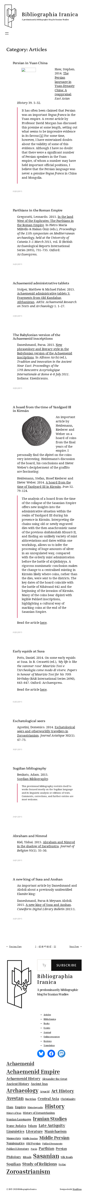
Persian (61, 1148)
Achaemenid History (23, 1078)
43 (40, 946)
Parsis (34, 1149)
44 (42, 946)
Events (47, 1027)
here (43, 623)
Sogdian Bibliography (32, 779)
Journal (47, 1032)
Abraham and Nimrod (30, 835)
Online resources (52, 1036)
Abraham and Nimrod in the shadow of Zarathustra (46, 844)
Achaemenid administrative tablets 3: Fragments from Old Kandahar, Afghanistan (43, 297)
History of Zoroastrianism (39, 1112)
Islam (32, 1126)
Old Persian (33, 1143)
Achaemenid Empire (33, 1071)
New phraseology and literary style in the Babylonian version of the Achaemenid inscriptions (44, 351)
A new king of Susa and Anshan (38, 879)
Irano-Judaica (16, 1126)
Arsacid (44, 1091)
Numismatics (15, 1143)
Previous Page (14, 946)
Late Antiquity (52, 1125)
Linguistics (15, 1131)
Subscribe (66, 965)
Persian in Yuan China (30, 63)
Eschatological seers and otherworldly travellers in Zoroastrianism (46, 731)
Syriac (62, 1164)
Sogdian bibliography (29, 768)
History (55, 1106)
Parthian (46, 1148)
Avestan (14, 1098)
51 (55, 946)
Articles (47, 1014)
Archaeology (22, 1090)
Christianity (68, 1099)
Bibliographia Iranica (50, 14)
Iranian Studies (50, 1119)
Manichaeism (55, 1131)
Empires (20, 1107)
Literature (34, 1131)
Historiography (35, 1107)
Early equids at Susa (29, 651)
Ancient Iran (39, 1084)
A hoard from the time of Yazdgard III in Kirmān (42, 408)
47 (50, 946)
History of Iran (13, 1113)
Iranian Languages (18, 1119)
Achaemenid (20, 1063)
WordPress (77, 1189)
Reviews (47, 1041)
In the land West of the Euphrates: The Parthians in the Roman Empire (45, 221)
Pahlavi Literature (17, 1148)
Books (47, 1023)
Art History (62, 1091)
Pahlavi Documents (52, 1143)
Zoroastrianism (28, 1171)
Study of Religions (39, 1163)
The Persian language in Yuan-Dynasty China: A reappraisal (65, 83)
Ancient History (17, 1084)
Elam (9, 1107)
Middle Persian (54, 1137)
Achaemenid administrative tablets (41, 283)
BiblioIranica (50, 1019)
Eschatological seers (29, 720)
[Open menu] (6, 33)
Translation (49, 1045)
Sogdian (13, 1164)
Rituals (27, 1157)
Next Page (75, 946)
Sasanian (46, 1155)
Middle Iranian (30, 1138)
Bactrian (30, 1099)
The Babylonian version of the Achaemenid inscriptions (36, 336)
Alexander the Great (54, 1079)
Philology (13, 1157)
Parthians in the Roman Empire (37, 210)
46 (48, 946)
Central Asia (48, 1098)
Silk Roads (67, 1157)
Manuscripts (13, 1138)
